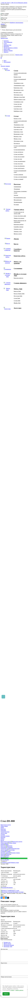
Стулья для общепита (19, 166)
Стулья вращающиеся (19, 149)
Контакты (6, 46)
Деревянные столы (18, 83)
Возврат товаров (8, 50)
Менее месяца (7, 943)
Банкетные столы (18, 87)
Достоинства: (4, 949)
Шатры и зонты (18, 233)
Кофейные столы (18, 111)
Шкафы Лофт (17, 303)
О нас (5, 43)
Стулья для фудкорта (19, 168)
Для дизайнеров (8, 42)
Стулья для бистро (18, 152)
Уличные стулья (18, 231)
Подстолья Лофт (18, 296)
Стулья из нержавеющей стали (20, 171)
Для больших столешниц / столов (20, 192)
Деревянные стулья (18, 124)
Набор (2, 844)
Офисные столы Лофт (19, 97)
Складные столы (18, 108)
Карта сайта (7, 49)
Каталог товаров (5, 66)
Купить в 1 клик (14, 890)
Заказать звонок (23, 2)
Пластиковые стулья (19, 127)
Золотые (16, 195)
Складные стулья (18, 129)
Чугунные (16, 204)
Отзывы (3, 851)
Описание (3, 847)
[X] (8, 898)
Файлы (2, 855)
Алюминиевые (17, 186)
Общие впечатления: (6, 976)
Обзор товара (4, 843)
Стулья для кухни (18, 163)
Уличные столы (18, 229)
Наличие (3, 854)
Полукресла (17, 143)
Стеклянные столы (18, 101)
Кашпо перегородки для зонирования (20, 221)
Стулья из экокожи (18, 174)
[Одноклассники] (4, 898)
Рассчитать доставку (18, 892)
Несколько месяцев (9, 945)
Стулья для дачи (18, 159)
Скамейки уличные (18, 226)
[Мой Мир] (6, 898)
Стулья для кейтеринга (19, 161)
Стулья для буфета (18, 154)
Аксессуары (4, 850)
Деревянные (17, 189)
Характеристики (5, 848)
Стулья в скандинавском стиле (20, 146)
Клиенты (6, 40)
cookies (12, 990)
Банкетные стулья (18, 131)
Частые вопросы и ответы (11, 47)
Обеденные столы (18, 94)
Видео (2, 857)
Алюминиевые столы (19, 85)
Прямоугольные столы (19, 99)
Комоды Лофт (17, 291)
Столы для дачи (18, 104)
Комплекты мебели (18, 224)
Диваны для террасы (19, 218)
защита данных (19, 990)
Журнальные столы (18, 90)
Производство (7, 45)
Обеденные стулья (18, 141)
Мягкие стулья (17, 138)
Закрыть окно (4, 38)
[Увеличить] (5, 859)
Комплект (3, 845)
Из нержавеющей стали (20, 197)
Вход (5, 60)
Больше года (7, 942)
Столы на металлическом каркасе (20, 73)
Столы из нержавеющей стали (20, 80)
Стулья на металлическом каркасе (20, 121)
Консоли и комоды (18, 278)
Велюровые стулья (18, 134)
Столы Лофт (17, 298)
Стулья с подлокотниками (20, 176)
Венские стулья (18, 136)
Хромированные (18, 202)
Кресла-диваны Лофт (19, 293)
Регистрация (7, 62)
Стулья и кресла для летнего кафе (19, 212)
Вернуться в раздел (6, 841)
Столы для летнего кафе (20, 216)
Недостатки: (4, 963)
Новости (6, 52)
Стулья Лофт (17, 300)
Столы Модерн (17, 106)
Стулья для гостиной (19, 156)
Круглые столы (17, 92)
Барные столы (17, 77)
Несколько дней (8, 946)
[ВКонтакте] (1, 898)
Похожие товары (5, 852)
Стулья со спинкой (18, 179)
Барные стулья (17, 118)
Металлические (18, 199)
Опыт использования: (6, 939)
